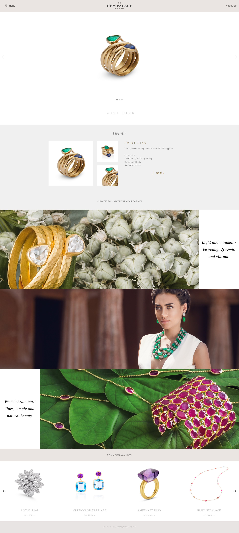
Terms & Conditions (129, 527)
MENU (12, 6)
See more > (30, 515)
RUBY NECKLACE (209, 510)
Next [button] (234, 491)
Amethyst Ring (149, 510)
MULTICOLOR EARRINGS (89, 510)
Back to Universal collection (121, 201)
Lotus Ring (29, 510)
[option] (30, 491)
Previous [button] (4, 491)
